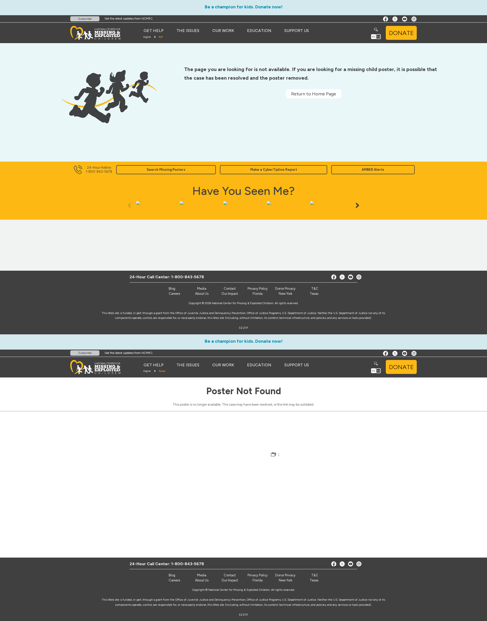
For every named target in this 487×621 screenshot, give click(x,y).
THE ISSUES (188, 30)
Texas (314, 294)
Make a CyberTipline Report (273, 169)
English (147, 37)
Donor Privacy (285, 288)
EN (373, 36)
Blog (172, 288)
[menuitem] (154, 31)
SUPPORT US (296, 30)
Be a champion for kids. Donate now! (244, 7)
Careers (174, 294)
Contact (230, 288)
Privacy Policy (258, 288)
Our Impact (229, 294)
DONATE (401, 33)
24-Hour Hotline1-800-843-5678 (99, 170)
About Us (201, 294)
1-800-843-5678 (187, 276)
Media (201, 288)
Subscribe (85, 19)
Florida (258, 294)
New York (285, 294)
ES (378, 36)
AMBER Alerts (373, 169)
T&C (314, 288)
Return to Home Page (313, 94)
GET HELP (154, 30)
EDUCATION (259, 30)
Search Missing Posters (166, 169)
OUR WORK (223, 30)
